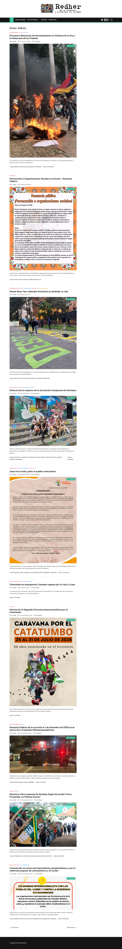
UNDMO (31, 782)
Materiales (52, 19)
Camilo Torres (18, 279)
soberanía (32, 166)
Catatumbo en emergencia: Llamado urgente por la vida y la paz (42, 584)
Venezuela (38, 166)
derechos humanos (19, 166)
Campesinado (18, 856)
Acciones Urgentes (15, 581)
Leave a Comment (48, 166)
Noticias (44, 19)
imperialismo (46, 572)
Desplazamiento (40, 457)
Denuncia (12, 175)
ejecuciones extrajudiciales (34, 919)
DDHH (16, 782)
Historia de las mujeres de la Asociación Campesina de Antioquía (43, 390)
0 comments (37, 41)
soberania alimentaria (16, 459)
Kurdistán (39, 378)
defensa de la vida (19, 378)
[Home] (12, 20)
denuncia (25, 279)
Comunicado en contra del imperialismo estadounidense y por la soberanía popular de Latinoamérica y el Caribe (42, 869)
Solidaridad (46, 378)
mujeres (59, 457)
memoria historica (51, 457)
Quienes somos (20, 19)
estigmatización (33, 279)
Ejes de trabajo (32, 19)
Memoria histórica (29, 387)
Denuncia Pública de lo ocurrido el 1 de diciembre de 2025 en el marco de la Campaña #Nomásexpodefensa (42, 728)
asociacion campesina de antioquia (24, 457)
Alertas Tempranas (15, 724)
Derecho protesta (23, 782)
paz (27, 166)
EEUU (40, 572)
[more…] (30, 162)
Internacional (22, 32)
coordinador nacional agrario (31, 856)
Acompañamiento (14, 32)
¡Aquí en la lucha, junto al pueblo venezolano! (33, 471)
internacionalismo (31, 378)
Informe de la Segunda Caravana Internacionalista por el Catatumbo (39, 610)
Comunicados (13, 468)
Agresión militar (18, 572)
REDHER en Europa (43, 288)
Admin (14, 41)
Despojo (17, 791)
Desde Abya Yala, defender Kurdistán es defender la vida (39, 291)
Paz (27, 32)
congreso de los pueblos (31, 572)
